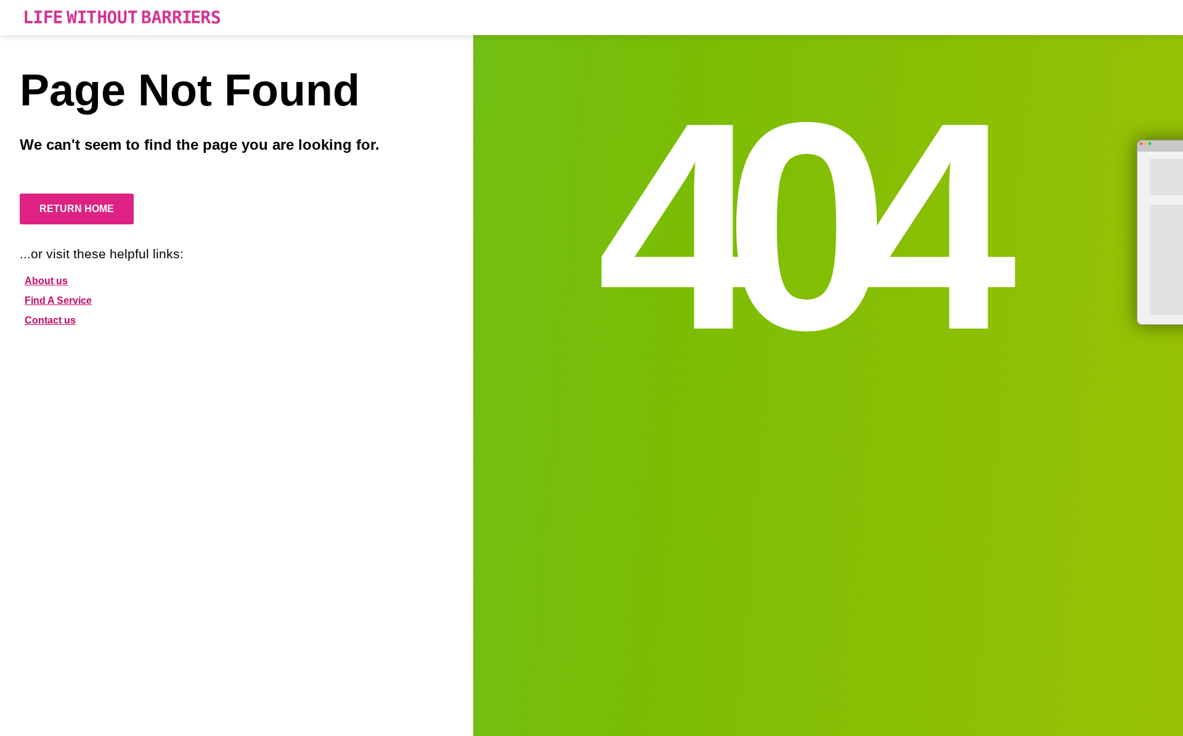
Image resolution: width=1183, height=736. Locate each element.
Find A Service (58, 300)
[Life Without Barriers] (122, 17)
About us (46, 281)
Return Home (76, 208)
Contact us (50, 320)
